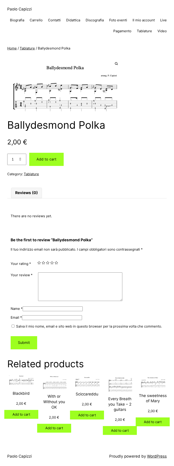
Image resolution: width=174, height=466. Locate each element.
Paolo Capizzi (19, 9)
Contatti (54, 20)
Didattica (73, 20)
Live (163, 20)
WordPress (157, 456)
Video (162, 31)
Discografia (95, 20)
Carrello (36, 20)
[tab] (26, 193)
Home (12, 48)
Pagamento (122, 31)
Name (17, 308)
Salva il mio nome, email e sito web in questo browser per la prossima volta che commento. (89, 326)
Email (16, 317)
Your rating (21, 263)
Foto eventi (118, 20)
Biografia (17, 20)
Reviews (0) (26, 192)
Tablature (144, 31)
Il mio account (144, 20)
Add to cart (46, 159)
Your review (22, 275)
